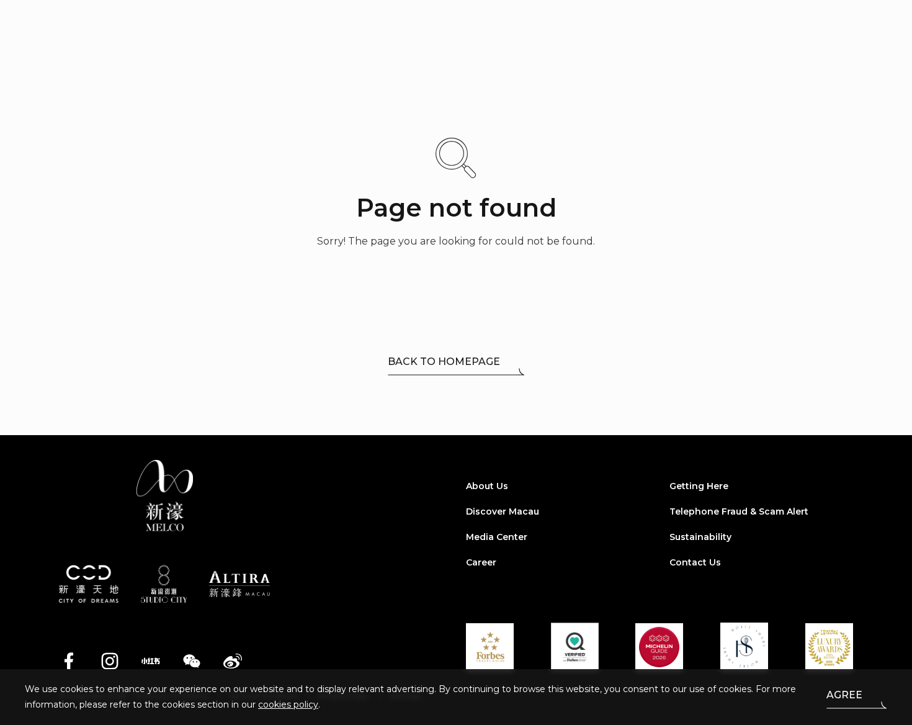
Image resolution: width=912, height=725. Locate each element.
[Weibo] (233, 661)
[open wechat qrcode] (192, 661)
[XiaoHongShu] (151, 661)
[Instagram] (110, 661)
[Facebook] (69, 661)
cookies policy (288, 704)
